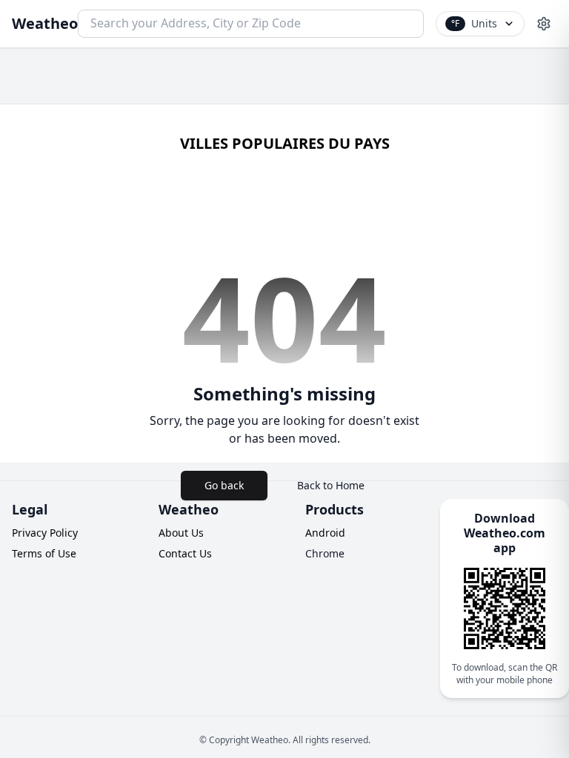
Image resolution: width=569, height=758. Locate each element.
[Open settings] (543, 23)
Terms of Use (44, 553)
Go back (224, 485)
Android (325, 533)
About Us (181, 533)
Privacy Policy (45, 533)
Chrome (325, 553)
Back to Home (331, 485)
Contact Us (185, 553)
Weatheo (45, 23)
